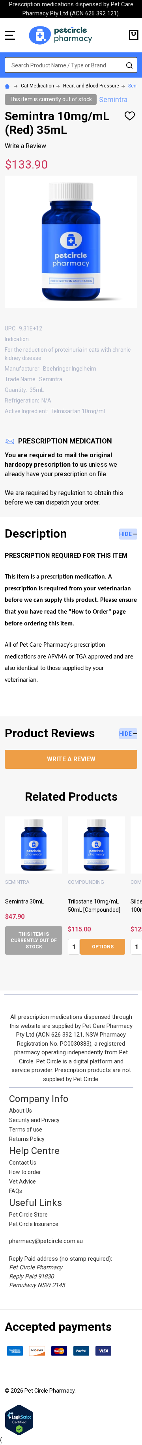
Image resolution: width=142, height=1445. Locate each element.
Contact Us (22, 1162)
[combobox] (71, 65)
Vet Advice (22, 1181)
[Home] (8, 86)
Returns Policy (27, 1139)
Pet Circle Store (28, 1214)
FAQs (15, 1191)
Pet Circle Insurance (33, 1224)
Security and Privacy (34, 1120)
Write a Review (25, 146)
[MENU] (10, 35)
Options (47, 947)
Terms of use (25, 1129)
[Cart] (133, 35)
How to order (25, 1172)
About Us (20, 1110)
